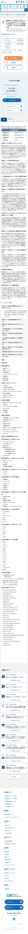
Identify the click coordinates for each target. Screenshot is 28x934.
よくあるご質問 (8, 833)
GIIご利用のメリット (9, 806)
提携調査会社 (8, 859)
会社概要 (7, 851)
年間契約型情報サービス (10, 801)
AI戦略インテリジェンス (10, 873)
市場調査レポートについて (10, 14)
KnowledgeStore (9, 881)
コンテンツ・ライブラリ (10, 865)
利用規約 (20, 923)
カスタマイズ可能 (9, 50)
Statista (7, 875)
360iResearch (8, 40)
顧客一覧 (7, 857)
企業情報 (6, 848)
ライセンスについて (11, 96)
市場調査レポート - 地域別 (11, 798)
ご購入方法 (7, 830)
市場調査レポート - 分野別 (11, 796)
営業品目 (7, 854)
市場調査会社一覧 (9, 804)
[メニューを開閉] (26, 2)
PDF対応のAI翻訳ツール (10, 827)
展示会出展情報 (8, 841)
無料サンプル (8, 825)
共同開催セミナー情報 (10, 843)
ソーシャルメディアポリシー (14, 927)
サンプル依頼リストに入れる (15, 680)
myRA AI (7, 878)
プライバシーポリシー (14, 923)
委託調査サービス (9, 814)
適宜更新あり (19, 50)
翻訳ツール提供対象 (9, 52)
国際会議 (7, 888)
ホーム (3, 14)
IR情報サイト (8, 862)
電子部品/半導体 (19, 14)
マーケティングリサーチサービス (12, 817)
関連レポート (9, 120)
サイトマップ (7, 923)
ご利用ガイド (7, 821)
